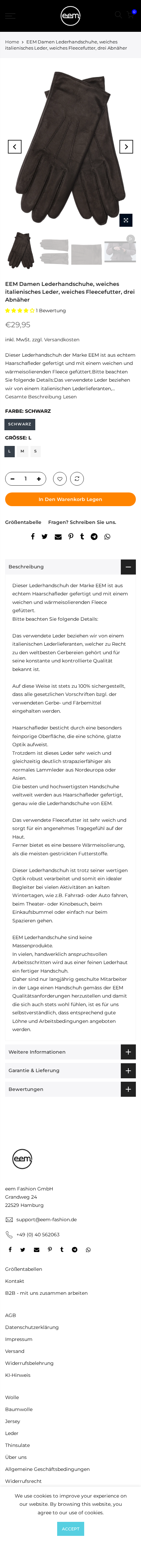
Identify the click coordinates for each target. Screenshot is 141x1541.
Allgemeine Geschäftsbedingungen (47, 1469)
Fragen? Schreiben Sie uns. (82, 522)
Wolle (12, 1397)
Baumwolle (19, 1409)
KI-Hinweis (17, 1375)
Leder (11, 1433)
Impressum (19, 1339)
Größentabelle (23, 522)
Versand (14, 1351)
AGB (10, 1315)
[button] (20, 310)
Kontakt (14, 1281)
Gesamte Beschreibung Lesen (41, 397)
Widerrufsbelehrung (29, 1363)
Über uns (16, 1457)
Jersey (12, 1421)
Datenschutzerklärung (32, 1327)
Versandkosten (61, 340)
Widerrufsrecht (23, 1481)
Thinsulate (17, 1445)
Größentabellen (23, 1269)
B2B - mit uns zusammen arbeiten (46, 1293)
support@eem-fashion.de (46, 1219)
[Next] (126, 147)
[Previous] (15, 147)
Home (12, 41)
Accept (70, 1528)
